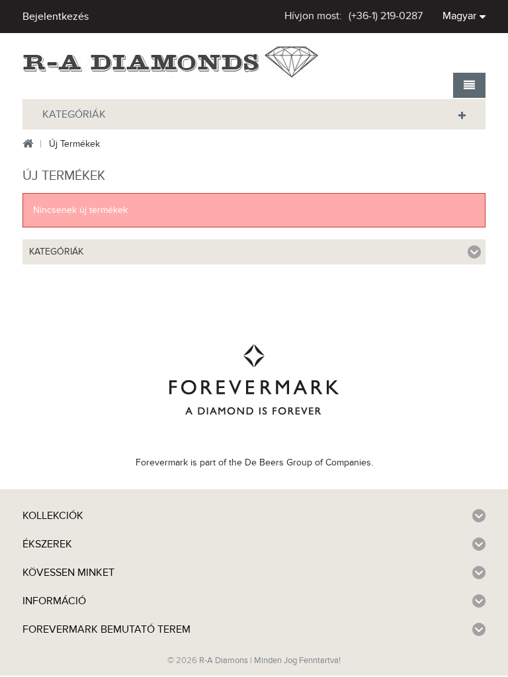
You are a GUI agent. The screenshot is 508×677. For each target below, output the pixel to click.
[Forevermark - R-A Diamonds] (171, 62)
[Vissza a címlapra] (27, 144)
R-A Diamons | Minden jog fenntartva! (270, 660)
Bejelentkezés (55, 16)
